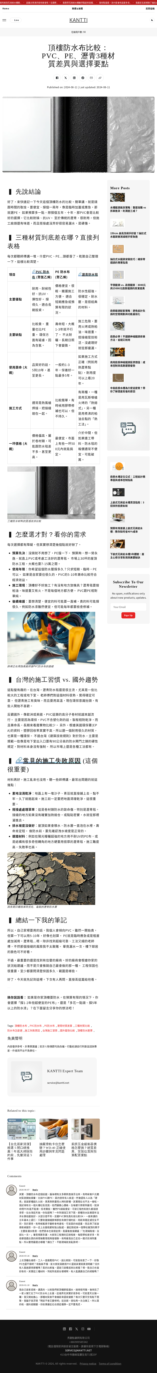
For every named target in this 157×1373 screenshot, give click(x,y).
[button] (4, 20)
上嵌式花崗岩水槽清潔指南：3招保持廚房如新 (127, 504)
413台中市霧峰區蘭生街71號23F (78, 1354)
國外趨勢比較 (67, 1030)
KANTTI (78, 20)
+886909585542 (78, 1342)
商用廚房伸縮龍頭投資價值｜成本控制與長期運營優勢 (127, 363)
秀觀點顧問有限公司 (78, 1338)
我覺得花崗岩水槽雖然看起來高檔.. (78, 2)
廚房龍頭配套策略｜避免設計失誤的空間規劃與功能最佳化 (127, 312)
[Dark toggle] (152, 20)
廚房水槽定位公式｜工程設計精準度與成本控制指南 (127, 478)
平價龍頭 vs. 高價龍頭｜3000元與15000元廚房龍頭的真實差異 (128, 286)
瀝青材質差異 (64, 1025)
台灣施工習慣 (49, 1030)
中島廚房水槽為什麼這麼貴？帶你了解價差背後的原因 (127, 389)
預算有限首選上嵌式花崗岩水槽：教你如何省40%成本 (126, 529)
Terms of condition (110, 1363)
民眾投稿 (150, 8)
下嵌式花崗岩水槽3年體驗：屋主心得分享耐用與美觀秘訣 (127, 555)
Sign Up (128, 615)
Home (5, 8)
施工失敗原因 (32, 1030)
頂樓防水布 (21, 1025)
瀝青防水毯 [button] (90, 274)
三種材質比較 (82, 1025)
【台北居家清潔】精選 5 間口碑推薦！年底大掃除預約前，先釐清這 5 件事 (20, 1151)
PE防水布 (49, 1025)
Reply (35, 1189)
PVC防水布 (36, 1025)
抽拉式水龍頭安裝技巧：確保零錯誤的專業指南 (127, 260)
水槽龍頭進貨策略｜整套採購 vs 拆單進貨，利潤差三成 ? (128, 209)
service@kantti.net (78, 1350)
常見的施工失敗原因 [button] (52, 760)
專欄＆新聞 (77, 8)
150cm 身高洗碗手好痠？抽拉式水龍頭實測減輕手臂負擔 (128, 234)
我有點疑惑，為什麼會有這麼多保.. (115, 2)
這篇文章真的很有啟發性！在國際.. (42, 2)
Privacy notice (88, 1363)
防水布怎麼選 (14, 1030)
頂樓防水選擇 (84, 1030)
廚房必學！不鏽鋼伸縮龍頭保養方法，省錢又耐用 (127, 338)
